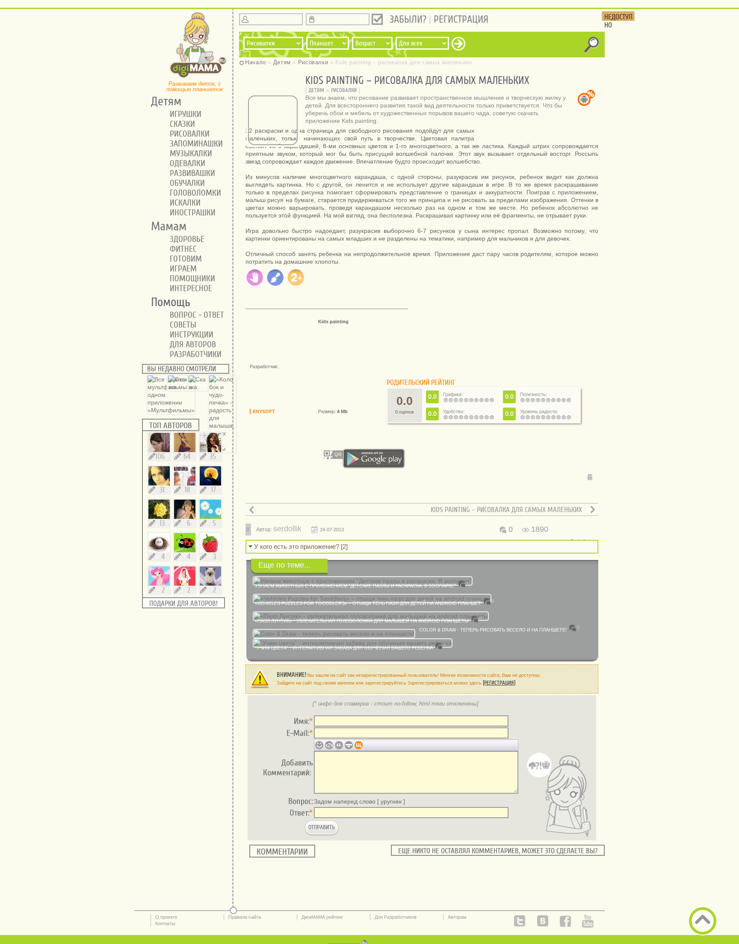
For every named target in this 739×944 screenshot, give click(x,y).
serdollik (287, 528)
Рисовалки (344, 90)
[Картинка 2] (536, 132)
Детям (316, 90)
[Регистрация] (499, 682)
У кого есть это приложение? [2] (301, 546)
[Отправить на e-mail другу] (344, 490)
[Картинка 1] (533, 132)
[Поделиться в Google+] (318, 490)
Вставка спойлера (349, 745)
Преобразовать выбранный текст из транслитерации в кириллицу (359, 745)
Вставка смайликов (319, 745)
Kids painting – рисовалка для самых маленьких (506, 510)
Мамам (165, 226)
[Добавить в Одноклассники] (267, 490)
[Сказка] (177, 387)
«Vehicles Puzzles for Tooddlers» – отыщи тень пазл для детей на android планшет (368, 603)
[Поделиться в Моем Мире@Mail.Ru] (292, 490)
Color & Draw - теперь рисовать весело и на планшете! (493, 629)
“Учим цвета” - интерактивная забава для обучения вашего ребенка (344, 647)
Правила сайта (244, 917)
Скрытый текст (329, 745)
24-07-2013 (332, 529)
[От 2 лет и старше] (296, 284)
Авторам (457, 917)
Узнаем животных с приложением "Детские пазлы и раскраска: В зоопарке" (355, 585)
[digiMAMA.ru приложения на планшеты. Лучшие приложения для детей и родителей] (198, 77)
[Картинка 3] (540, 132)
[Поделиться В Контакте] (254, 490)
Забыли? (408, 19)
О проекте (166, 917)
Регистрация (461, 19)
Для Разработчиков (396, 917)
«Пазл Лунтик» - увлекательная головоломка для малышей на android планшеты (362, 620)
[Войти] (377, 19)
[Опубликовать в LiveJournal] (331, 490)
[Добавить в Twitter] (305, 490)
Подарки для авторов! (183, 603)
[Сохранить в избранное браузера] (357, 490)
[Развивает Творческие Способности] (275, 284)
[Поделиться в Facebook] (280, 490)
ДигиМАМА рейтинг (322, 917)
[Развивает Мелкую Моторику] (254, 284)
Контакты (165, 923)
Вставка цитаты (339, 745)
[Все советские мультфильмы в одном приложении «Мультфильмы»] (171, 410)
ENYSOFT (264, 411)
